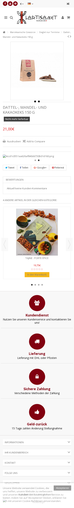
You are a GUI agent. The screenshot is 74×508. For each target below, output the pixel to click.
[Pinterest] (15, 3)
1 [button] (35, 160)
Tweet (10, 167)
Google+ (41, 167)
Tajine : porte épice (37, 258)
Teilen (24, 167)
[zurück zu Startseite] (4, 32)
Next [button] (69, 244)
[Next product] (70, 36)
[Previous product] (68, 36)
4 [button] (42, 285)
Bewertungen (15, 179)
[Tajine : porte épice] (37, 232)
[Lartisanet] (37, 17)
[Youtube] (10, 3)
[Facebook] (5, 3)
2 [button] (38, 160)
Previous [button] (4, 244)
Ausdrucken (13, 141)
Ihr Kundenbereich (16, 452)
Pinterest (59, 167)
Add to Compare (36, 141)
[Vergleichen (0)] (68, 4)
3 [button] (38, 285)
